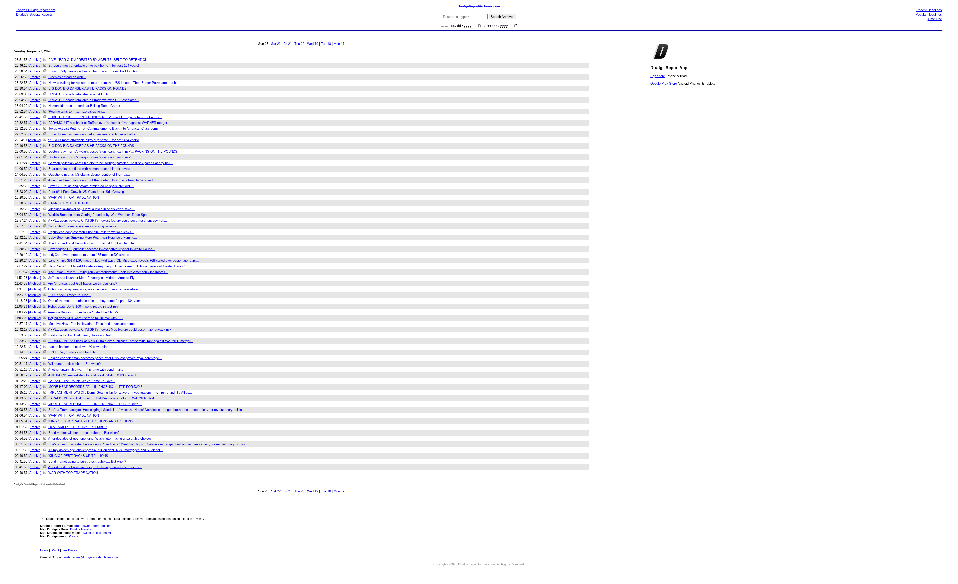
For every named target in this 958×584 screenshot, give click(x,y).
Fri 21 (287, 44)
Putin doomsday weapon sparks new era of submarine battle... (93, 134)
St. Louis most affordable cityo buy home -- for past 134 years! (93, 65)
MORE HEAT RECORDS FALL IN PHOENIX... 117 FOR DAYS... (95, 404)
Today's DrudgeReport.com (35, 10)
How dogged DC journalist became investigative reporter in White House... (101, 249)
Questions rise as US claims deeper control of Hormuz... (89, 174)
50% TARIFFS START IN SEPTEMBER (77, 427)
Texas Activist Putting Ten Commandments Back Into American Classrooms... (105, 128)
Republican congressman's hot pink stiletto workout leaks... (91, 232)
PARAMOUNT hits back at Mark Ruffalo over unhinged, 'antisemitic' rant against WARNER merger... (120, 341)
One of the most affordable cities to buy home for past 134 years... (96, 301)
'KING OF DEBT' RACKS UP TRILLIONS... (79, 456)
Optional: (445, 26)
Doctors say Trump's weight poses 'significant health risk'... (91, 157)
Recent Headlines (929, 10)
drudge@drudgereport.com (92, 526)
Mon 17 (339, 44)
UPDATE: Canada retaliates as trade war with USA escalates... (93, 100)
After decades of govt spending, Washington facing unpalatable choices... (101, 438)
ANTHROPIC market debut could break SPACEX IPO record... (93, 375)
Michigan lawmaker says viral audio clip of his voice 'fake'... (91, 209)
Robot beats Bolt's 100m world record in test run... (84, 306)
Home (44, 550)
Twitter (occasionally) (96, 533)
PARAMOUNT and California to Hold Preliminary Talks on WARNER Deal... (102, 398)
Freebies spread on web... (67, 77)
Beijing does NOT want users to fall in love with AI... (85, 318)
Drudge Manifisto (81, 529)
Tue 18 (326, 44)
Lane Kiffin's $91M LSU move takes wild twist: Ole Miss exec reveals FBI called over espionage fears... (123, 260)
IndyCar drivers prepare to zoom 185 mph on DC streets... (90, 255)
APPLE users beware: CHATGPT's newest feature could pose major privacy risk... (107, 220)
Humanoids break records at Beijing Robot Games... (86, 106)
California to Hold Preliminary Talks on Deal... (81, 335)
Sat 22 (276, 44)
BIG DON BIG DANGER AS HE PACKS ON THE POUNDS (91, 146)
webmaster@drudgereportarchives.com (91, 557)
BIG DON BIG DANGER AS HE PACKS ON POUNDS (87, 88)
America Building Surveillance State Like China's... (84, 312)
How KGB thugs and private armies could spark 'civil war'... (91, 186)
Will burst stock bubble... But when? (74, 364)
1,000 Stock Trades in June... (69, 295)
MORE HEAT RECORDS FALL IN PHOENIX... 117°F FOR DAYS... (97, 387)
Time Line (935, 19)
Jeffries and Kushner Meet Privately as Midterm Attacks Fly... (92, 278)
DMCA (55, 550)
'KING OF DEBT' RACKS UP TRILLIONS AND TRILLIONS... (92, 421)
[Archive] (34, 60)
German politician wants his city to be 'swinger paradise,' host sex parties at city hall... (110, 163)
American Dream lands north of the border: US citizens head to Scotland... (102, 180)
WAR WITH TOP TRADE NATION (73, 473)
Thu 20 (299, 44)
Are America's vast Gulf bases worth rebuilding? (82, 283)
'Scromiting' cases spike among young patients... (83, 226)
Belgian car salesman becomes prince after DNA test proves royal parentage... (105, 358)
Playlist (74, 536)
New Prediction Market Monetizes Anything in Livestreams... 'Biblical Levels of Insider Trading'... (118, 266)
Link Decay (69, 550)
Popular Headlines (929, 14)
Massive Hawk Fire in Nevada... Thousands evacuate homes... (93, 324)
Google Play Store (663, 83)
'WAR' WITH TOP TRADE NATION (73, 197)
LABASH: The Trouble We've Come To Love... (81, 381)
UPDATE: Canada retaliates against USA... (79, 94)
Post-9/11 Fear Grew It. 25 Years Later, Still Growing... (87, 192)
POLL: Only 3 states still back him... (74, 352)
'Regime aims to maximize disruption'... (76, 111)
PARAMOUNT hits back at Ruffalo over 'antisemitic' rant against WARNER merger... (109, 123)
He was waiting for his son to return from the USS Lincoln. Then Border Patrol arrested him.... (115, 83)
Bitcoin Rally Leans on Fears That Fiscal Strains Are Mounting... (94, 71)
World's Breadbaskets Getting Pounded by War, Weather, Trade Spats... (100, 215)
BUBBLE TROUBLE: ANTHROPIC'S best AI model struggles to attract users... (105, 117)
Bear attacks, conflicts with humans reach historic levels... (90, 169)
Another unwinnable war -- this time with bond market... (87, 369)
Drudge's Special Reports (34, 14)
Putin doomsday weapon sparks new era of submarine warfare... (94, 289)
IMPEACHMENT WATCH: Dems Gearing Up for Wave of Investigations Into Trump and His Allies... (120, 392)
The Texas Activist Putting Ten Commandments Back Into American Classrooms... (108, 272)
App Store (657, 76)
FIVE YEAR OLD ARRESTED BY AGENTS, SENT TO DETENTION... (99, 60)
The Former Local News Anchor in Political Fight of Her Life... (92, 243)
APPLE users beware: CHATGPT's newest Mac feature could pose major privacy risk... (111, 329)
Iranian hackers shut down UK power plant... (80, 347)
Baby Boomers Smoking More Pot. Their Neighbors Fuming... (92, 237)
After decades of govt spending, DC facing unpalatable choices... (95, 467)
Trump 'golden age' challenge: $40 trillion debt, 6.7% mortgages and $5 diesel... (105, 450)
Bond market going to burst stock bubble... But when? (87, 461)
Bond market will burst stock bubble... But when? (83, 433)
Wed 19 (312, 44)
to (484, 26)
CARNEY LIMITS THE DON (68, 203)
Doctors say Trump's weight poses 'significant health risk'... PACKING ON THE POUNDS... (114, 151)
